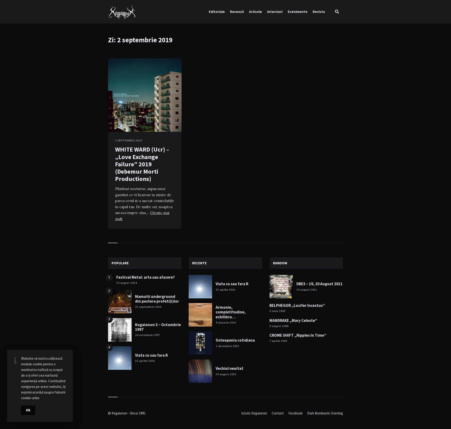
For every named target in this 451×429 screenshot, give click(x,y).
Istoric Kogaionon (254, 413)
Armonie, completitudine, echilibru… (231, 312)
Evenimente (297, 11)
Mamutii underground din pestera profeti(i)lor (157, 299)
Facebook (295, 413)
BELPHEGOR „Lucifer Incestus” (297, 305)
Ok (28, 410)
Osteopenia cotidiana (235, 340)
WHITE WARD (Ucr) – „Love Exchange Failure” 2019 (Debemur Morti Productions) (142, 164)
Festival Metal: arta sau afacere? (145, 277)
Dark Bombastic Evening (325, 413)
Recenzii (237, 11)
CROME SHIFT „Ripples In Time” (297, 335)
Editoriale (217, 11)
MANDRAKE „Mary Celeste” (293, 320)
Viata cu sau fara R (151, 355)
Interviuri (275, 11)
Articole (255, 11)
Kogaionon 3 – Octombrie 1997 (158, 327)
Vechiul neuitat (229, 368)
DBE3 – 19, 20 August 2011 (319, 283)
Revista (319, 11)
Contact (278, 413)
